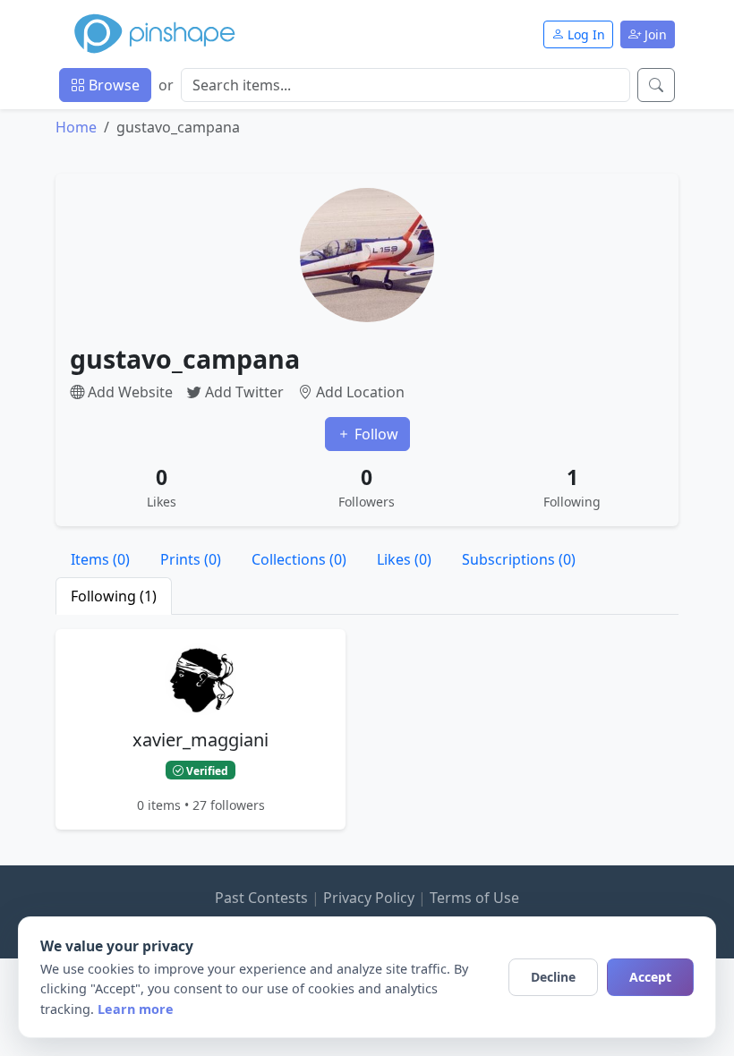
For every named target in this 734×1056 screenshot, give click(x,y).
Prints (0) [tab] (190, 559)
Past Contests (261, 897)
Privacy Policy (368, 897)
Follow (374, 434)
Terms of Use (474, 897)
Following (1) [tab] (114, 596)
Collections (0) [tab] (299, 559)
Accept (650, 976)
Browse (112, 85)
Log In (584, 34)
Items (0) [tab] (100, 559)
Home (76, 127)
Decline (553, 976)
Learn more (136, 1009)
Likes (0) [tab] (404, 559)
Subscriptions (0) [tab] (519, 559)
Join (654, 34)
